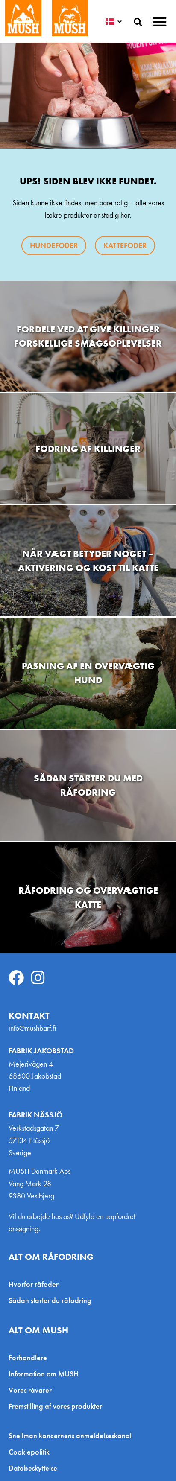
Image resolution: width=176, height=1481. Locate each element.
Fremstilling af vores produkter (55, 1406)
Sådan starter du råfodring (50, 1300)
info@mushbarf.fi (32, 1028)
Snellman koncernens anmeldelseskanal (70, 1435)
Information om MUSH (44, 1374)
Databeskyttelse (33, 1468)
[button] (160, 21)
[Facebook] (16, 977)
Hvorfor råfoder (34, 1284)
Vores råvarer (30, 1390)
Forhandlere (28, 1357)
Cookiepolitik (29, 1452)
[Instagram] (38, 977)
